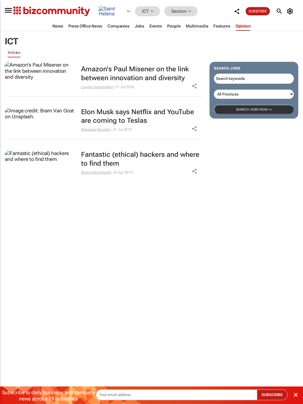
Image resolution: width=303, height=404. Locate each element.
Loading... (16, 189)
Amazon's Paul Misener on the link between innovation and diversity (135, 73)
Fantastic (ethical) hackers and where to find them (140, 159)
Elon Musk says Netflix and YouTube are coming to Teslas (137, 116)
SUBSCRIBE (272, 395)
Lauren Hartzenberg (97, 87)
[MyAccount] (291, 11)
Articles (14, 52)
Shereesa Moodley (96, 129)
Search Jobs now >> (254, 109)
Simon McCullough (96, 172)
